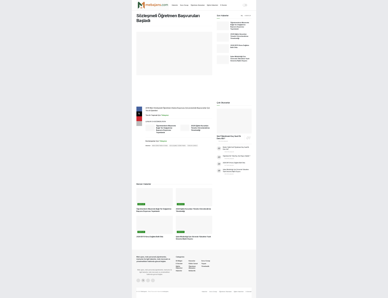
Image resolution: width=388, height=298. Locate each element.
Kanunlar (192, 261)
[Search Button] (251, 5)
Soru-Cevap (184, 5)
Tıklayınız (165, 115)
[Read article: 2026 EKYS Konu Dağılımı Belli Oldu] (154, 225)
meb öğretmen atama (160, 145)
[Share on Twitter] (139, 113)
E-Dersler (223, 5)
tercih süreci (192, 145)
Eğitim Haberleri (212, 5)
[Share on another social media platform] (139, 123)
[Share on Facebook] (139, 109)
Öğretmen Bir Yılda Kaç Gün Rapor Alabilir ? (236, 156)
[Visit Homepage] (152, 5)
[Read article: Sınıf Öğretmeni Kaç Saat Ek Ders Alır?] (234, 121)
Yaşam (203, 263)
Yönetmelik (205, 266)
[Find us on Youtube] (153, 280)
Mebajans (144, 291)
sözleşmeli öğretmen (178, 145)
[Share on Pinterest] (139, 118)
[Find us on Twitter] (143, 280)
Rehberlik (192, 271)
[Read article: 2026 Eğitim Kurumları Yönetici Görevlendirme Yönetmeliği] (184, 128)
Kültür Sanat (193, 263)
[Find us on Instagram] (148, 280)
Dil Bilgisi (179, 261)
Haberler (175, 5)
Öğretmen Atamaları (198, 5)
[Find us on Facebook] (138, 280)
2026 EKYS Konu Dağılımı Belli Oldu (149, 237)
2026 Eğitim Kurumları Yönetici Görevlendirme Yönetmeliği (200, 128)
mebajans (165, 291)
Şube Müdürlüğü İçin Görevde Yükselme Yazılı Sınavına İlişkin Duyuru (239, 59)
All (242, 15)
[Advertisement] (174, 92)
